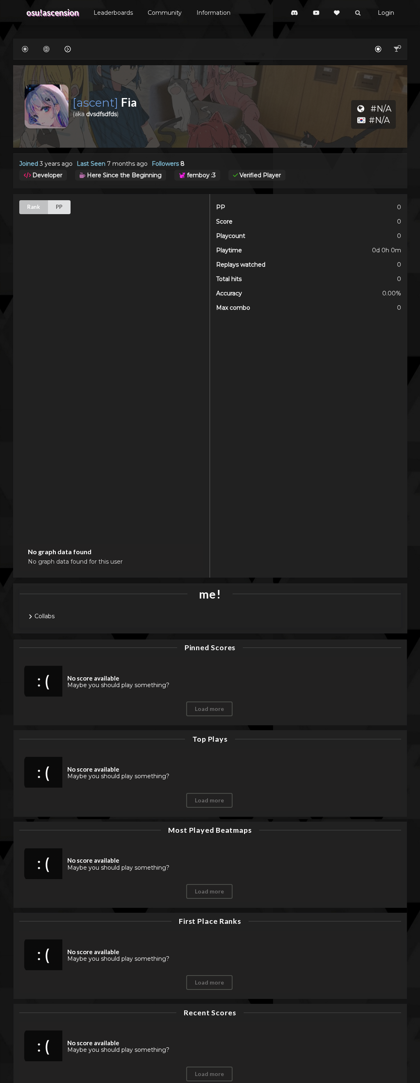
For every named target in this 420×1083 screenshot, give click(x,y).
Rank (33, 206)
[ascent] (97, 103)
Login (386, 12)
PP (59, 206)
